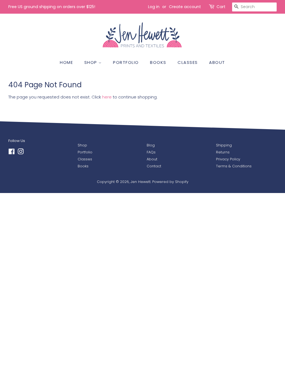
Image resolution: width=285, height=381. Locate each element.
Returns (223, 152)
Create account (185, 6)
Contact (154, 166)
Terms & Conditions (234, 166)
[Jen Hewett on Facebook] (11, 152)
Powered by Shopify (170, 181)
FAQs (151, 152)
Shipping (224, 145)
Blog (151, 145)
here (107, 97)
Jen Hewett (141, 181)
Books (83, 166)
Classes (85, 159)
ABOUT (217, 62)
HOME (66, 62)
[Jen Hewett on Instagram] (21, 152)
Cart (221, 6)
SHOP (91, 62)
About (152, 159)
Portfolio (85, 152)
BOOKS (158, 62)
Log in (153, 6)
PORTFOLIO (126, 62)
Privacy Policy (228, 159)
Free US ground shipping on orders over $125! (51, 6)
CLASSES (188, 62)
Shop (82, 145)
